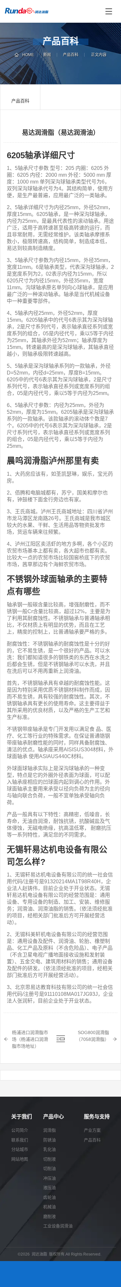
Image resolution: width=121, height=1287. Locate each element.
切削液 (49, 1159)
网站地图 (19, 1159)
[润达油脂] (53, 11)
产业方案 (92, 1130)
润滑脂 (49, 1130)
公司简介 (19, 1130)
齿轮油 (49, 1197)
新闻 (47, 55)
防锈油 (49, 1140)
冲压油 (49, 1178)
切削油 (49, 1168)
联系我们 (19, 1140)
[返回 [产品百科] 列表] (61, 1039)
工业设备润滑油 (58, 1225)
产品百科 (70, 55)
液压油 (49, 1187)
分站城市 (19, 1149)
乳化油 (49, 1149)
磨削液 (49, 1216)
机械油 (49, 1206)
